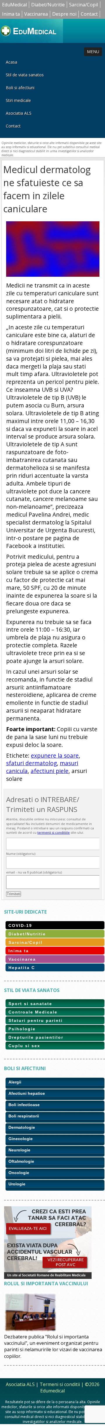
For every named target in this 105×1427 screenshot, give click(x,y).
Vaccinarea (36, 14)
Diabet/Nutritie (48, 4)
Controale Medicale (32, 1012)
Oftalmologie (21, 1161)
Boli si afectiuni (20, 87)
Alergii (14, 1082)
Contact (89, 14)
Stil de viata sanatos (25, 75)
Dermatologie (21, 1127)
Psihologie (22, 1029)
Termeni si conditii (60, 1384)
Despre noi (64, 14)
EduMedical (14, 4)
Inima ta (11, 14)
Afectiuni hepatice (26, 1093)
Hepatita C (21, 967)
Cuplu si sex (24, 1045)
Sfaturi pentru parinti (35, 1020)
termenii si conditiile (53, 832)
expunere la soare (55, 755)
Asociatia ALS (19, 113)
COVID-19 (20, 925)
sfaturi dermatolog (31, 763)
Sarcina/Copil (83, 4)
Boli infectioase (24, 1104)
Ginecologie (20, 1138)
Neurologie (19, 1150)
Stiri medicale (18, 100)
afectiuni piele (50, 771)
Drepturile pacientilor (35, 1037)
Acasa (11, 62)
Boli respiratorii (23, 1116)
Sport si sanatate (30, 1003)
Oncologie (18, 1172)
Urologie (16, 1184)
